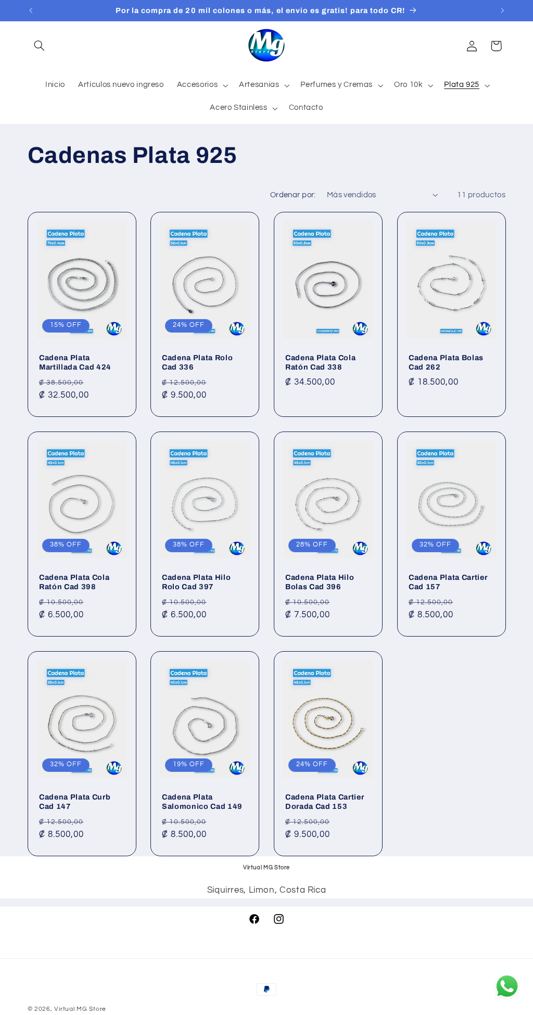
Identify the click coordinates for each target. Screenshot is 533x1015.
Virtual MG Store (80, 1009)
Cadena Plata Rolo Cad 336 (197, 362)
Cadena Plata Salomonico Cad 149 (202, 801)
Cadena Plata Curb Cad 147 (74, 801)
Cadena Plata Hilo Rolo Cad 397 (196, 582)
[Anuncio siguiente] (502, 10)
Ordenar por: (293, 195)
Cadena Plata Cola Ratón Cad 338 (320, 362)
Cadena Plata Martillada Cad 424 (75, 362)
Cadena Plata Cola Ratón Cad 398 (74, 582)
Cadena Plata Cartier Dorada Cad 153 (324, 801)
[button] (40, 46)
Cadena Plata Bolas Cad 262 (446, 362)
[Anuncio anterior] (30, 10)
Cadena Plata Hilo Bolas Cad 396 (319, 582)
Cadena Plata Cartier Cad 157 (448, 582)
